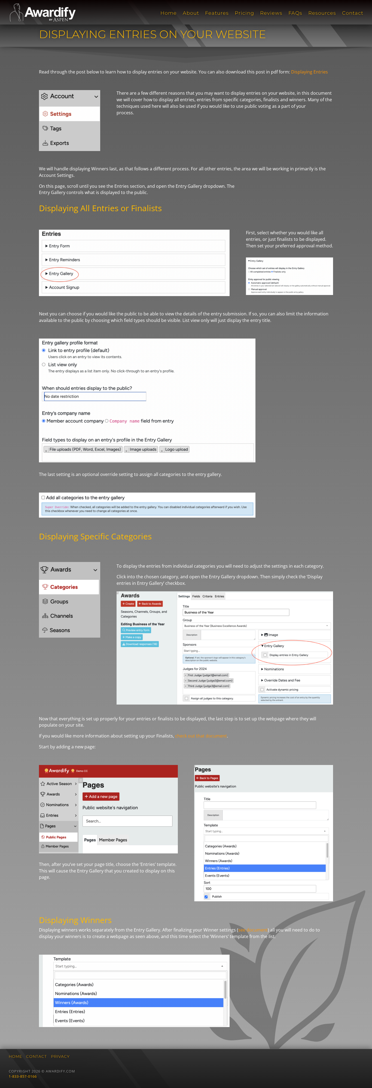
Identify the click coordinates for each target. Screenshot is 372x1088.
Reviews (271, 13)
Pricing (244, 13)
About (191, 13)
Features (217, 13)
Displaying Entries (309, 72)
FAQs (295, 13)
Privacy (60, 1056)
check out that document (201, 736)
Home (168, 13)
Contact (352, 13)
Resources (322, 13)
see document (253, 930)
